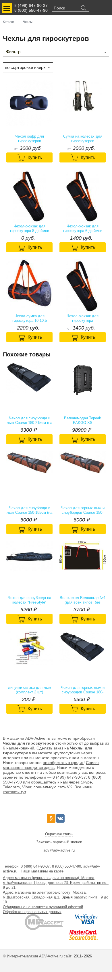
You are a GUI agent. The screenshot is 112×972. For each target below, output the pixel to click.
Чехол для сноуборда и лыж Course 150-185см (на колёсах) (29, 510)
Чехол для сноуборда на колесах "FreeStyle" (29, 600)
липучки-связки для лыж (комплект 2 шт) (29, 689)
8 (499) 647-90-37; (70, 777)
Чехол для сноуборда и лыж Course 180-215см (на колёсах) (29, 420)
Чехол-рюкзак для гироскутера (83, 318)
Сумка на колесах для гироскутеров (82, 138)
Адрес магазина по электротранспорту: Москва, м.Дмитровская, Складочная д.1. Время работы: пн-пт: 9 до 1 (55, 897)
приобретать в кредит (63, 762)
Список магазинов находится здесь (51, 765)
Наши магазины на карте (42, 871)
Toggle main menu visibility (7, 8)
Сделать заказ (49, 748)
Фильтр (13, 51)
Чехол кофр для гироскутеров (29, 138)
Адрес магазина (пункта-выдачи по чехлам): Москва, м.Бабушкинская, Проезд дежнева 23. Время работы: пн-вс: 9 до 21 (56, 883)
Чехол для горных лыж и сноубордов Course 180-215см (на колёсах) (83, 690)
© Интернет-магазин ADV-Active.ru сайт (38, 956)
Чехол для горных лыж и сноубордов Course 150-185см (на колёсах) (83, 510)
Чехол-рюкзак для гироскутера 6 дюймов (82, 228)
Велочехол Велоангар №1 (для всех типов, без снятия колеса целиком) (83, 600)
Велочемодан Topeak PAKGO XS (82, 420)
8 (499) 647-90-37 (31, 5)
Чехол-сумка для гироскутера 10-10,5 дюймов (29, 318)
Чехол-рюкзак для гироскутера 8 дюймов (29, 228)
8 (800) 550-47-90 (31, 10)
